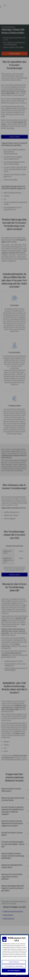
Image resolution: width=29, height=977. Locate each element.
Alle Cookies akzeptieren (14, 970)
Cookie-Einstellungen (14, 962)
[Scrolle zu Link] (4, 939)
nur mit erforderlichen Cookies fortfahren (13, 966)
